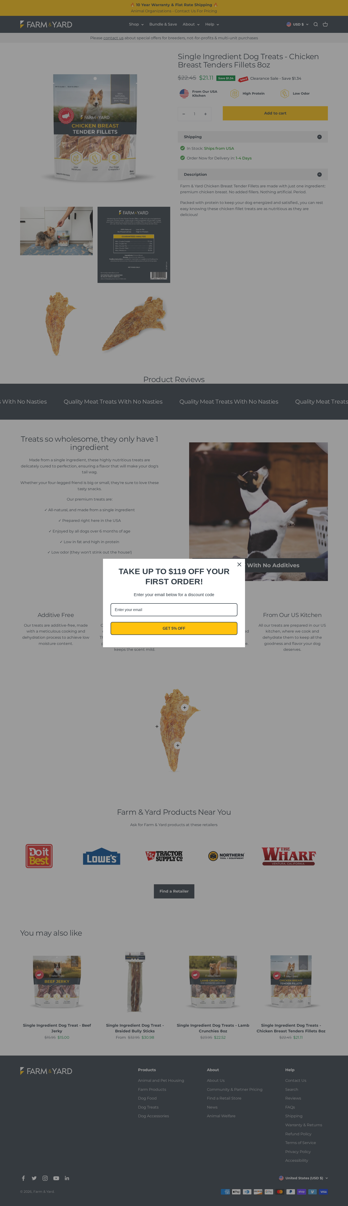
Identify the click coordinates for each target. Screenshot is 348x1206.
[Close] (239, 564)
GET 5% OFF (174, 628)
